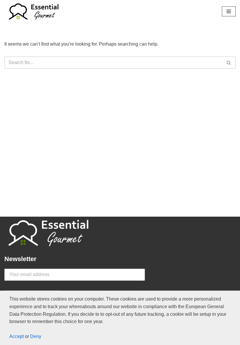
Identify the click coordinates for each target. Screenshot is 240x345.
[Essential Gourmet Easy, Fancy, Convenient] (33, 11)
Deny (35, 336)
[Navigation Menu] (229, 11)
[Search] (229, 62)
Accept (16, 336)
